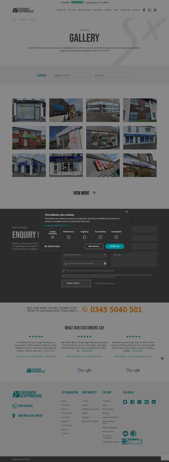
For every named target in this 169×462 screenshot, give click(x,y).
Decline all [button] (94, 246)
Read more (85, 221)
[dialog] (84, 231)
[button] (84, 226)
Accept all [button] (115, 246)
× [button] (127, 212)
